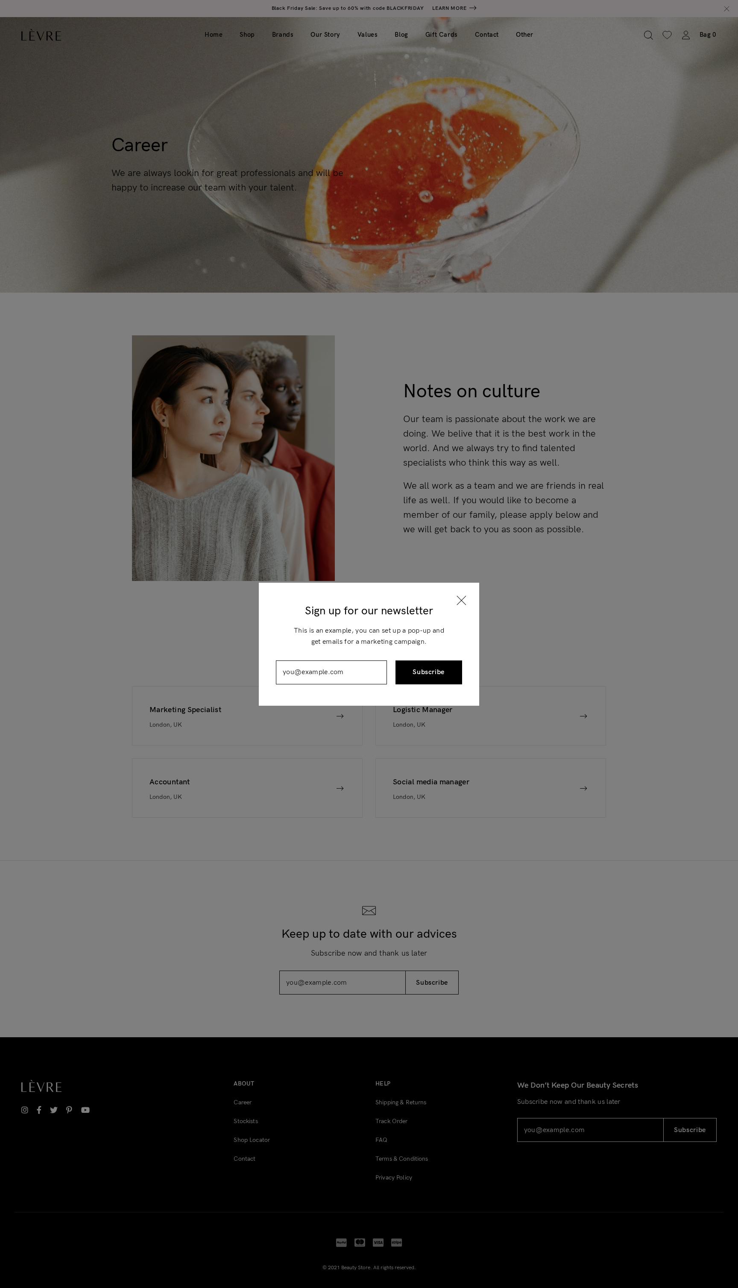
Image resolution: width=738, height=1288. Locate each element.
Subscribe (429, 672)
